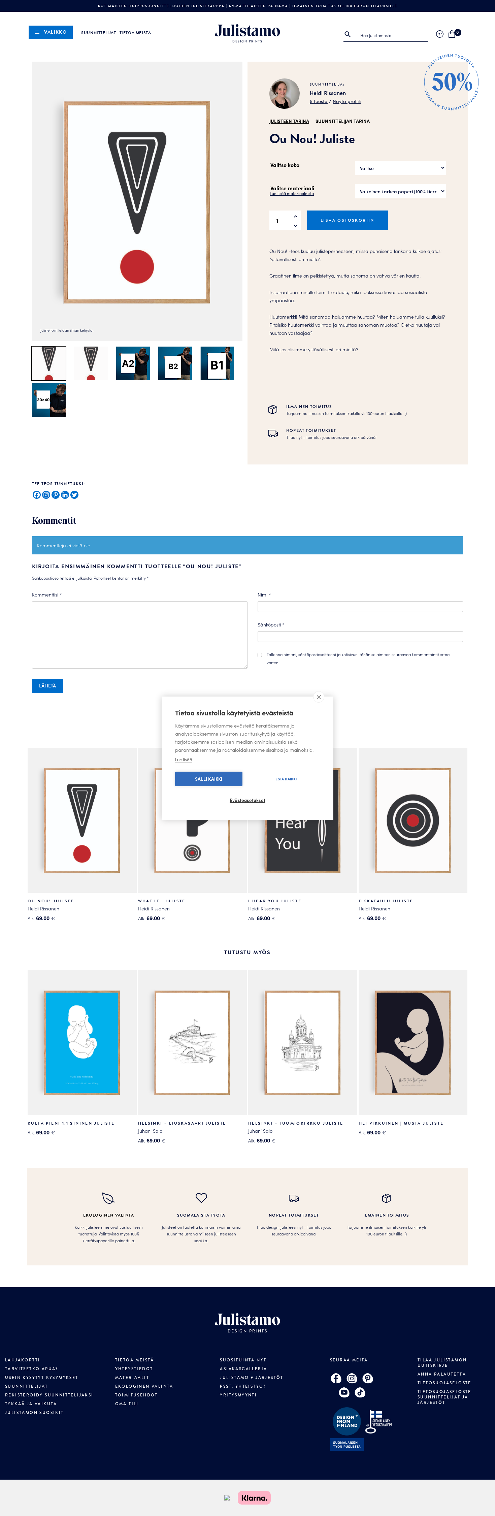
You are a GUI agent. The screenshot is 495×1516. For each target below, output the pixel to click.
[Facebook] (37, 495)
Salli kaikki (208, 779)
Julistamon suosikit (34, 1412)
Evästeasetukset (247, 800)
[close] (318, 697)
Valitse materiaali (292, 188)
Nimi (264, 594)
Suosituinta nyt (243, 1360)
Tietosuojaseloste (444, 1383)
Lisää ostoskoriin (347, 220)
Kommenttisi (47, 594)
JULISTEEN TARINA (289, 121)
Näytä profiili (347, 101)
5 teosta (319, 101)
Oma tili (127, 1404)
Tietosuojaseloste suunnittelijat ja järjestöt (444, 1397)
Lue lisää (183, 759)
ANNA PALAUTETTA (442, 1374)
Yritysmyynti (238, 1395)
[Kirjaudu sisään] (439, 34)
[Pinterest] (56, 495)
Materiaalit (132, 1377)
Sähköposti (271, 624)
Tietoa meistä (135, 33)
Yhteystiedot (134, 1369)
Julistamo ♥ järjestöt (251, 1377)
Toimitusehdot (136, 1395)
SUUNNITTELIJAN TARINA (343, 121)
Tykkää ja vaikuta (31, 1404)
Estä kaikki (286, 778)
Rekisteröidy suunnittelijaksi (49, 1395)
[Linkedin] (65, 495)
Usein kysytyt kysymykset (41, 1377)
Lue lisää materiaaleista (292, 193)
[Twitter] (74, 495)
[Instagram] (46, 495)
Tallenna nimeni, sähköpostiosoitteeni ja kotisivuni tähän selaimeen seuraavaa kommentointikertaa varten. (358, 658)
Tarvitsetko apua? (31, 1369)
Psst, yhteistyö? (243, 1386)
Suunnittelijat (98, 33)
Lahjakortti (22, 1360)
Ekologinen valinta (144, 1386)
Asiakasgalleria (243, 1369)
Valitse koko (284, 164)
